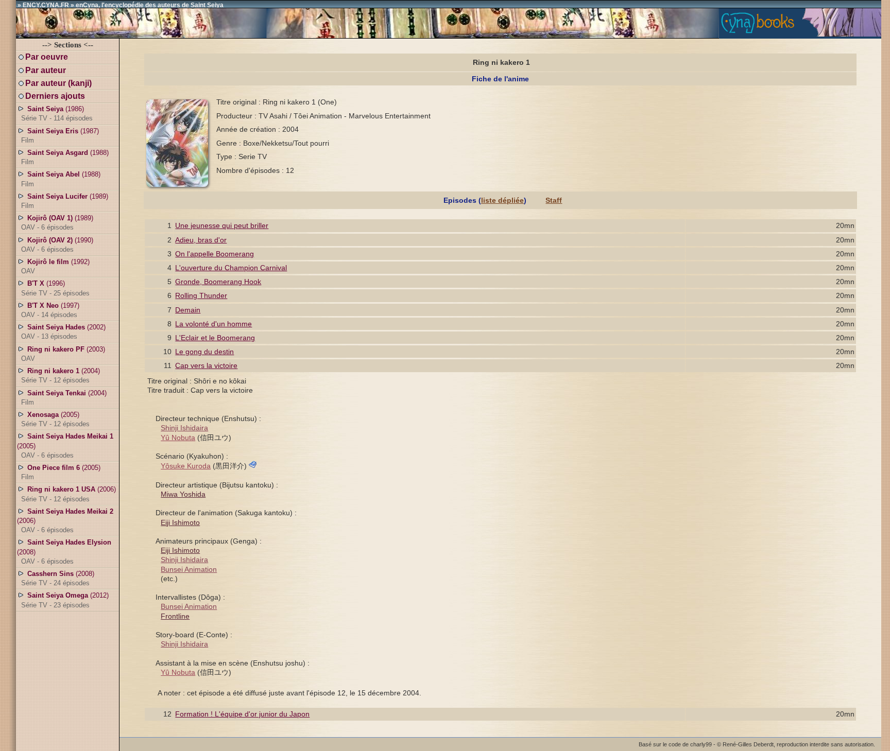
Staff (553, 200)
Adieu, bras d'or (201, 240)
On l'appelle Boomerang (214, 254)
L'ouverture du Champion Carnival (231, 268)
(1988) (65, 157)
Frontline (175, 616)
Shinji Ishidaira (184, 428)
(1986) (57, 113)
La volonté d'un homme (213, 324)
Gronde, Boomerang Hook (218, 281)
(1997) (50, 310)
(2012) (65, 599)
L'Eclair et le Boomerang (215, 338)
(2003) (63, 353)
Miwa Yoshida (183, 494)
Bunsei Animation (189, 569)
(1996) (55, 288)
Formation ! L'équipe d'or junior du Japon (242, 714)
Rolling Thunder (201, 295)
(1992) (55, 266)
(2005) (55, 419)
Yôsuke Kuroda (186, 466)
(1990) (57, 244)
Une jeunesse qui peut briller (221, 225)
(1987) (60, 135)
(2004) (60, 375)
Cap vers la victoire (206, 365)
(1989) (64, 201)
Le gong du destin (204, 351)
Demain (187, 310)
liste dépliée (502, 200)
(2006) (68, 493)
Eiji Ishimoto (180, 522)
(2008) (64, 551)
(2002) (63, 331)
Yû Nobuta (178, 437)
